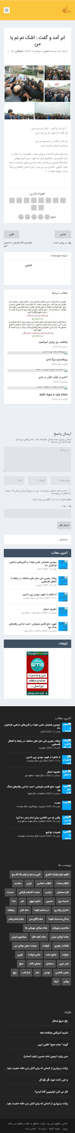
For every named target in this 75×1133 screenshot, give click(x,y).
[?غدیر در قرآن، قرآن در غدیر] (37, 370)
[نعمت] (66, 805)
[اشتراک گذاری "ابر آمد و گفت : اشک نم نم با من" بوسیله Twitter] (55, 200)
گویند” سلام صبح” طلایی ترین (53, 1045)
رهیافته (11, 910)
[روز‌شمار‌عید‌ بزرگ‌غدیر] (37, 352)
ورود (65, 1129)
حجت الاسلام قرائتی (29, 892)
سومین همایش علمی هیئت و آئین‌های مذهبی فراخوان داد (33, 564)
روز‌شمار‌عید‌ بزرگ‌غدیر (57, 359)
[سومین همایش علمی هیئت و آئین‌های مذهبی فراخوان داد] (63, 564)
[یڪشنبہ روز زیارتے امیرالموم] (37, 319)
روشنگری (33, 806)
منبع (21, 964)
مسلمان (50, 964)
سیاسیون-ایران (19, 937)
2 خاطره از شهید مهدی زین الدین (40, 594)
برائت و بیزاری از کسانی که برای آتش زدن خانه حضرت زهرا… (37, 1068)
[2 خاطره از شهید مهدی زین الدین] (63, 597)
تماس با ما (30, 1129)
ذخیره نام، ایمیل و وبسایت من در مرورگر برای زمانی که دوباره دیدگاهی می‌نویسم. (38, 492)
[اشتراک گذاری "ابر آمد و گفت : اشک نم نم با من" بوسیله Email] (41, 207)
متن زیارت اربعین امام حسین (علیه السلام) (46, 1056)
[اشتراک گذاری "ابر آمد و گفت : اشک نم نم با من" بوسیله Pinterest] (34, 200)
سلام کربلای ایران (60, 937)
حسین (49, 901)
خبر (22, 901)
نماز (37, 972)
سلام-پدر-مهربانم (61, 928)
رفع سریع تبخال (60, 1021)
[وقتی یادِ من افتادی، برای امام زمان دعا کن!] (66, 820)
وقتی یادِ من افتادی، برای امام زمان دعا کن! (38, 818)
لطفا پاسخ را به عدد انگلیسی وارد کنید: (51, 499)
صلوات (65, 955)
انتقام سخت (62, 883)
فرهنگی (19, 51)
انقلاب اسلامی (44, 883)
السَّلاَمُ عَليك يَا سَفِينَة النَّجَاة (54, 395)
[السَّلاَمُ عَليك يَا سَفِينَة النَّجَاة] (37, 388)
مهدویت (21, 836)
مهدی (47, 972)
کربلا (56, 981)
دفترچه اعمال (50, 609)
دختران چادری (61, 910)
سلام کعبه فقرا (39, 937)
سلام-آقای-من (36, 919)
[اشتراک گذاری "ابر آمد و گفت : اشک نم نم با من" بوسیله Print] (34, 207)
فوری (20, 955)
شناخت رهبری (61, 946)
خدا (13, 901)
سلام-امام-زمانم (16, 919)
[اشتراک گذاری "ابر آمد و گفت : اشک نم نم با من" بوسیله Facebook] (63, 200)
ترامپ (48, 892)
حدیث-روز (63, 901)
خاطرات (37, 631)
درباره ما (43, 1129)
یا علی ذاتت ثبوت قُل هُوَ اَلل (53, 1080)
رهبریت (38, 585)
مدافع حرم (25, 613)
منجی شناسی (62, 972)
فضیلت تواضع (53, 832)
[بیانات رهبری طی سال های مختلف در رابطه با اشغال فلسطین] (63, 580)
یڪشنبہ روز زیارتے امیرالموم (53, 342)
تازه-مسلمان (63, 892)
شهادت (45, 946)
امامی (46, 51)
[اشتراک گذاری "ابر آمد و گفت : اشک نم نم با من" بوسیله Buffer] (19, 200)
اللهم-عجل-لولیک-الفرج (57, 874)
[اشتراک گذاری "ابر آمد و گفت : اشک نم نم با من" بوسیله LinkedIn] (26, 200)
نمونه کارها (54, 1129)
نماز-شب (26, 972)
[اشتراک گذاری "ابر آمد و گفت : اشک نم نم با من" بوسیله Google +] (48, 200)
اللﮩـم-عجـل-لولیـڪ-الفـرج (26, 874)
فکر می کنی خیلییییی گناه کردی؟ (51, 1092)
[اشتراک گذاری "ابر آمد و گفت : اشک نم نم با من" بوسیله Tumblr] (41, 200)
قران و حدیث (32, 836)
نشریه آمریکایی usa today (54, 1033)
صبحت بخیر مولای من (25, 946)
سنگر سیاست (29, 598)
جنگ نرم (40, 598)
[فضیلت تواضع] (66, 834)
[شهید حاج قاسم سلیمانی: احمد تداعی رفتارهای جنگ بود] (63, 626)
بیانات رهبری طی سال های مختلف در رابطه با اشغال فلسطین (34, 580)
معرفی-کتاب (35, 964)
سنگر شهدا (36, 613)
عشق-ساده (51, 955)
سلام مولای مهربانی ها (36, 928)
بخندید (17, 883)
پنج (14, 972)
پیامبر (66, 981)
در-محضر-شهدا (41, 910)
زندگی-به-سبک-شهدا (58, 919)
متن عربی (64, 964)
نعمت (57, 803)
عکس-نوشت (34, 955)
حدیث (42, 836)
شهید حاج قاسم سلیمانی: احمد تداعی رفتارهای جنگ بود (33, 626)
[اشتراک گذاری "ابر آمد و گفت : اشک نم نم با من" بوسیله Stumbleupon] (12, 200)
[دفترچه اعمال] (63, 611)
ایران (29, 883)
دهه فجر (24, 910)
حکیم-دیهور (35, 901)
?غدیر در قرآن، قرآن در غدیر (53, 377)
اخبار (39, 569)
